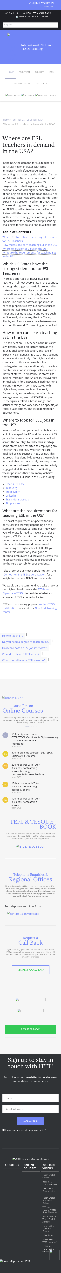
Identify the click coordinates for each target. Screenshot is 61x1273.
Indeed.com (13, 492)
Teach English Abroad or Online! (48, 1200)
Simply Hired (13, 503)
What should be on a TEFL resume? (23, 660)
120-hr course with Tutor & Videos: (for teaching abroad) (26, 803)
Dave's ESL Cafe (15, 484)
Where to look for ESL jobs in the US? (24, 248)
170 (5, 784)
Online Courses (41, 3)
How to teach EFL (12, 635)
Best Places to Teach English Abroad (49, 1219)
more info (30, 726)
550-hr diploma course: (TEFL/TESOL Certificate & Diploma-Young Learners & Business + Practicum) (35, 740)
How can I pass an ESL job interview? (24, 648)
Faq (14, 119)
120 (5, 800)
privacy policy (38, 1130)
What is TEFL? (49, 1235)
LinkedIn (11, 495)
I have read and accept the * (25, 1130)
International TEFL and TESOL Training (37, 47)
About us (12, 1165)
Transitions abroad (17, 499)
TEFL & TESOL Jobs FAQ (30, 119)
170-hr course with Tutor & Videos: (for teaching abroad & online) (26, 788)
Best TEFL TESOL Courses (49, 1183)
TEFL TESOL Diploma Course (48, 1228)
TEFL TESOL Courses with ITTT (48, 1191)
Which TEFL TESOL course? (49, 1240)
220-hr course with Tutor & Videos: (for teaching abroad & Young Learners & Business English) (28, 770)
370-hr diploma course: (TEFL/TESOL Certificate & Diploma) (32, 755)
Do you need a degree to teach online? (25, 642)
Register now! (30, 1029)
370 (5, 754)
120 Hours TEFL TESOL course (48, 1249)
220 (5, 766)
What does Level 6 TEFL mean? (20, 654)
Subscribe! (30, 1120)
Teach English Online (48, 1176)
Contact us (41, 83)
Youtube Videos (49, 1166)
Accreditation (22, 83)
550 (5, 735)
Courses (39, 72)
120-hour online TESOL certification (24, 574)
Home (10, 72)
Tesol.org (11, 488)
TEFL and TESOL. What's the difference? (49, 1210)
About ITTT (24, 72)
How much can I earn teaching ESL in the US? (29, 245)
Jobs (51, 72)
